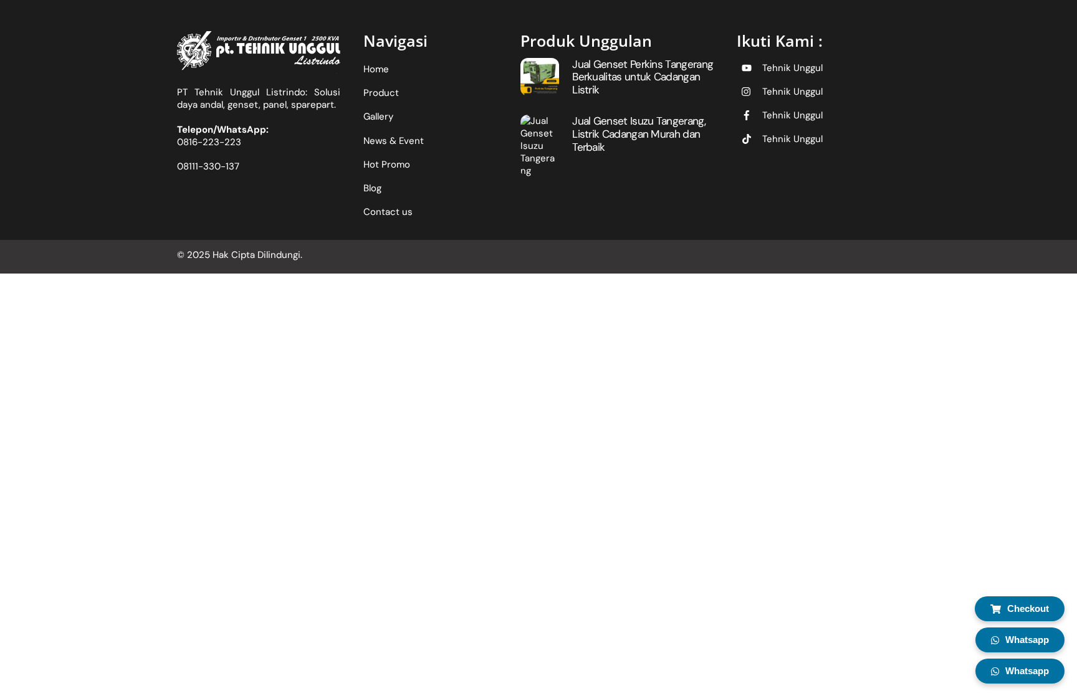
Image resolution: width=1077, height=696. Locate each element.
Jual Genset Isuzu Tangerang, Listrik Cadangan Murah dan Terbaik (639, 133)
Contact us (388, 212)
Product (381, 93)
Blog (372, 188)
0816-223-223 (209, 142)
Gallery (378, 116)
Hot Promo (386, 164)
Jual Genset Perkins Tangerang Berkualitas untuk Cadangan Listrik (642, 77)
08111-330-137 (208, 166)
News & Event (393, 141)
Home (376, 69)
